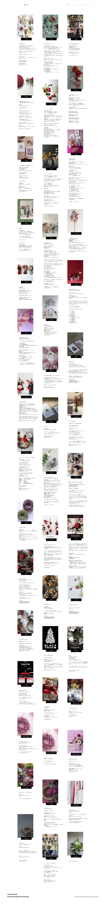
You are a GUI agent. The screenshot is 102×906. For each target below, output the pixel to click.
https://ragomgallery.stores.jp (24, 602)
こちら (20, 250)
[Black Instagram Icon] (25, 5)
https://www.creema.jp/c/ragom (24, 601)
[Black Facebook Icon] (27, 5)
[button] (26, 39)
